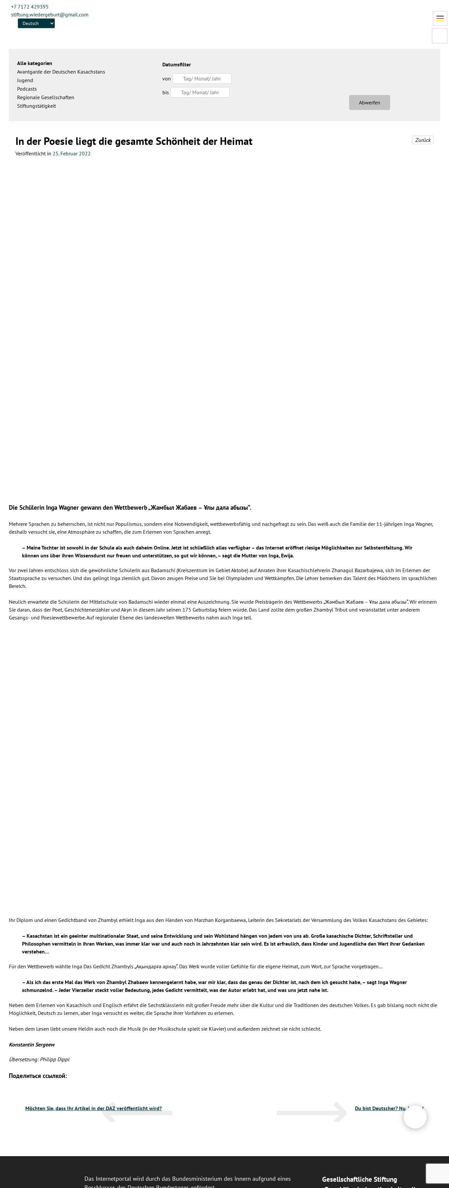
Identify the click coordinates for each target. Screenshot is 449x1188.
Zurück (423, 140)
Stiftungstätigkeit (36, 105)
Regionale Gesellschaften (45, 97)
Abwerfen (369, 102)
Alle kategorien (34, 63)
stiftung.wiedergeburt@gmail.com (49, 14)
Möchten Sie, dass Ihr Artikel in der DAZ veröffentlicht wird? (93, 1108)
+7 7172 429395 (30, 6)
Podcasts (27, 88)
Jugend (25, 80)
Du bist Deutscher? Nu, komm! (389, 1108)
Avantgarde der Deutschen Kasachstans (61, 71)
